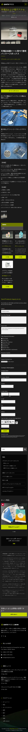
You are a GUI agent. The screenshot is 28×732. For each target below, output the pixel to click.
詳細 (14, 543)
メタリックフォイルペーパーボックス (11, 484)
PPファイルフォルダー (8, 487)
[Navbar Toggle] (25, 4)
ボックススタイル (7, 707)
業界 (4, 710)
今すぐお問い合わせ (14, 90)
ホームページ (6, 702)
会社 (4, 715)
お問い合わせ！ (14, 614)
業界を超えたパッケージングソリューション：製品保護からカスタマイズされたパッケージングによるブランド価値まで (13, 679)
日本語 (25, 1)
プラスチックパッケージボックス (18, 15)
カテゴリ (8, 15)
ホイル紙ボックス (18, 593)
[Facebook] (1, 636)
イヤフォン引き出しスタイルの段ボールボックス (7, 273)
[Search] (25, 449)
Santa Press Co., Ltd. (14, 728)
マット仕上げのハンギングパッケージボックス (20, 243)
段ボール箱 (5, 480)
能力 (4, 712)
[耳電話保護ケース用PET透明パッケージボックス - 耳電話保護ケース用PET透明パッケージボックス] (25, 38)
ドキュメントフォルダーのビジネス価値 (11, 687)
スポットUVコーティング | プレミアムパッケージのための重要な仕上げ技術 (14, 670)
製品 (4, 704)
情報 (4, 718)
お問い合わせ (7, 595)
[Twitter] (3, 636)
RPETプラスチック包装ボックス (10, 468)
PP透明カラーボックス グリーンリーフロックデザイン (7, 243)
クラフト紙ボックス (7, 476)
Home (3, 15)
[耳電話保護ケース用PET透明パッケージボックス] (8, 42)
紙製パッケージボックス (8, 472)
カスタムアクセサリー (7, 491)
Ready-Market (19, 730)
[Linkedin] (5, 636)
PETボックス (14, 17)
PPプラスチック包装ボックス (9, 465)
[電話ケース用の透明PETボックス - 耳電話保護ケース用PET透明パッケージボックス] (4, 216)
